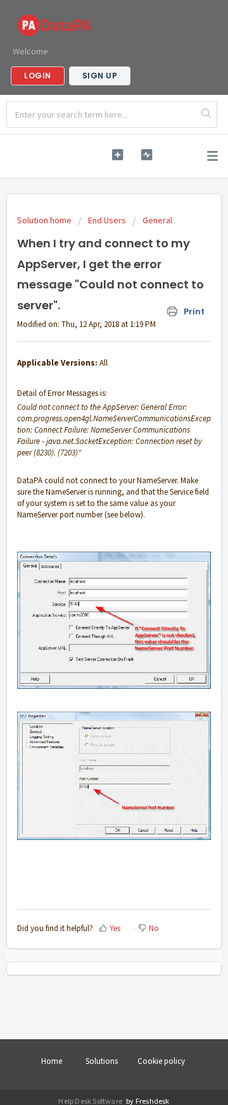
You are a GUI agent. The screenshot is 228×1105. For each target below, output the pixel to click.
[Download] (90, 552)
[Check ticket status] (146, 154)
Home (51, 1061)
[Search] (206, 114)
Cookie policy (161, 1061)
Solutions (102, 1061)
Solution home (45, 220)
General (157, 220)
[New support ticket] (117, 154)
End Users (107, 220)
